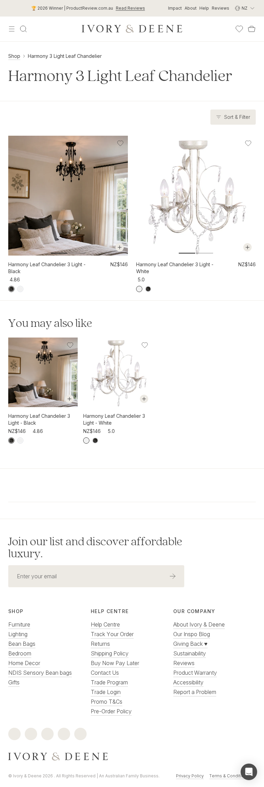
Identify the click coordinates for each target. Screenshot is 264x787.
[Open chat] (249, 772)
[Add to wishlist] (120, 143)
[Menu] (11, 28)
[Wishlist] (239, 29)
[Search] (23, 29)
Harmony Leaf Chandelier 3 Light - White (174, 267)
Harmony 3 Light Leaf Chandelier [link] (65, 56)
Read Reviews (130, 8)
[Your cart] (252, 29)
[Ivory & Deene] (132, 757)
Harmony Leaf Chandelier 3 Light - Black (47, 267)
